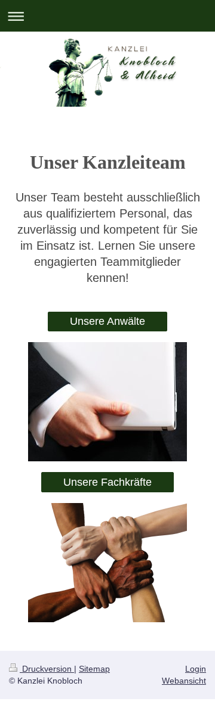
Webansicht (184, 680)
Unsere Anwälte (107, 321)
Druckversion (47, 668)
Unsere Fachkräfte (107, 482)
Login (195, 668)
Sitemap (94, 668)
